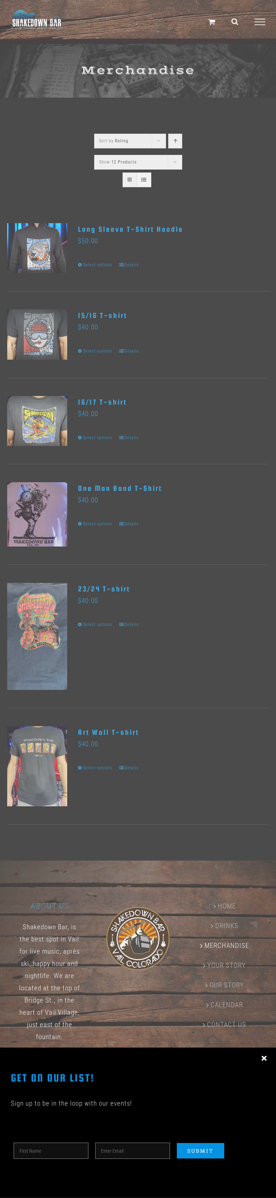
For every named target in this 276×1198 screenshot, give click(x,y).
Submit (200, 1150)
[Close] (264, 1059)
